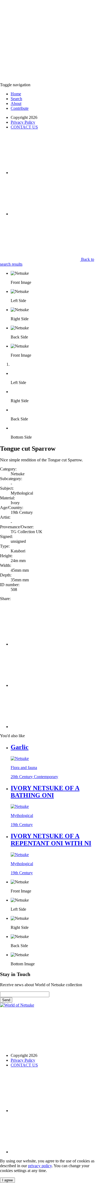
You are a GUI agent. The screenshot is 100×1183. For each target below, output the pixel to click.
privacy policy (40, 1165)
